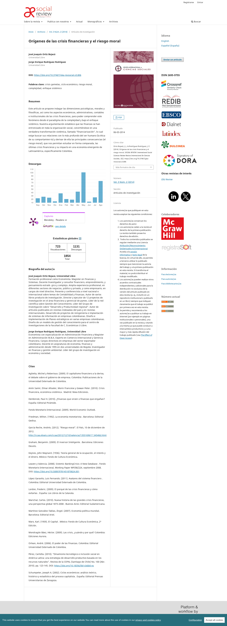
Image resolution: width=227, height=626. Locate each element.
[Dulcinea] (173, 147)
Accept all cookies (214, 620)
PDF (120, 117)
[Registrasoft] (176, 256)
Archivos (113, 21)
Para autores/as (168, 279)
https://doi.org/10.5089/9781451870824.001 (56, 471)
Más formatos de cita (125, 167)
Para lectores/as (168, 274)
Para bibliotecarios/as (171, 283)
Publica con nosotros (58, 21)
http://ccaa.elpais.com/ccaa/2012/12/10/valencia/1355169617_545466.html (67, 435)
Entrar (200, 2)
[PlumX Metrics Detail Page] (33, 221)
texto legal (137, 254)
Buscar (197, 21)
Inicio (31, 31)
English (165, 41)
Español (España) (170, 45)
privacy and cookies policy (148, 620)
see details (60, 226)
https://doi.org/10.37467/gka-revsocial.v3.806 (57, 75)
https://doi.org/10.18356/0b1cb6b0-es (74, 565)
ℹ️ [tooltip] (80, 238)
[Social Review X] (185, 201)
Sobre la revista (32, 21)
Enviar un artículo (173, 59)
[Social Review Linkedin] (173, 201)
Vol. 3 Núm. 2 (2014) (58, 31)
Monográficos (95, 21)
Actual (79, 21)
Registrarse (188, 2)
